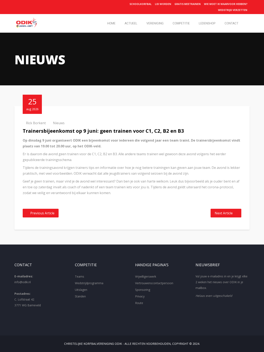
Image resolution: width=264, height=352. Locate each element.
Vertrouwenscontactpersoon (154, 283)
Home (111, 23)
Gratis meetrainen (187, 4)
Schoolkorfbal (141, 4)
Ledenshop (207, 23)
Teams (79, 276)
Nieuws (59, 123)
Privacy (140, 296)
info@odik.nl (22, 282)
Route (139, 303)
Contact (231, 23)
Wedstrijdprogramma (89, 283)
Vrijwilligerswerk (145, 276)
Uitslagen (81, 290)
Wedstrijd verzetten (232, 10)
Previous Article (42, 213)
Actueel (131, 23)
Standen (80, 296)
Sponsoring (142, 290)
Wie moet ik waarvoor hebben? (225, 4)
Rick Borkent (36, 123)
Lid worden (163, 4)
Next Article (224, 213)
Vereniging (155, 23)
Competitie (181, 23)
